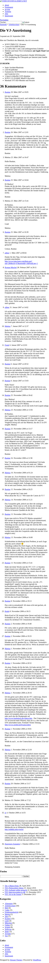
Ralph (7, 611)
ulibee (7, 253)
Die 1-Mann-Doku (12, 886)
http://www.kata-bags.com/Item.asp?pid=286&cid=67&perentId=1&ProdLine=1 (21, 262)
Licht (7, 921)
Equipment (9, 7)
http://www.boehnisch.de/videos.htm (18, 718)
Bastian (7, 92)
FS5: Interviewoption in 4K (15, 892)
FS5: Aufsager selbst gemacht (16, 890)
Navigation (4, 20)
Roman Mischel (11, 267)
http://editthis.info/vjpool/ (14, 829)
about (7, 5)
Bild (6, 908)
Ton (6, 936)
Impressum (9, 16)
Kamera (8, 919)
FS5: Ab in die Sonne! (13, 894)
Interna (7, 914)
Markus (7, 326)
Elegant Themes (16, 960)
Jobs (6, 14)
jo (5, 813)
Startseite (3, 25)
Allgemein (9, 904)
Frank (7, 345)
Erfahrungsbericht (11, 912)
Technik (8, 934)
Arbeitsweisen (14, 25)
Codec (7, 910)
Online (7, 925)
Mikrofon (8, 923)
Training (8, 12)
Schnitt (7, 927)
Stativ (7, 932)
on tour (7, 9)
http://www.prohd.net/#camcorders (18, 725)
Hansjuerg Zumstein (12, 844)
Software (8, 929)
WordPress (37, 960)
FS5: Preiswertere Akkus (14, 888)
